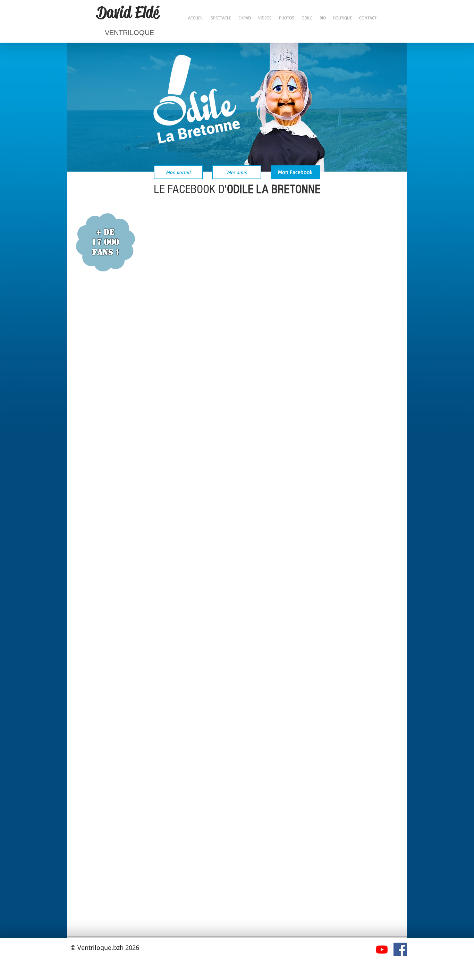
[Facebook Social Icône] (400, 949)
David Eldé (127, 12)
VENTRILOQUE (129, 32)
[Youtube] (382, 949)
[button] (295, 172)
